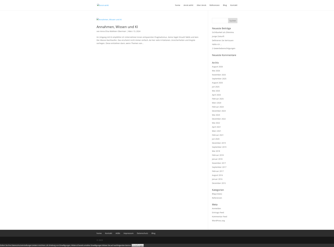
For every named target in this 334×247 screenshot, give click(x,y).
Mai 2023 (216, 115)
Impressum (128, 233)
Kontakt (233, 5)
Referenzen (215, 5)
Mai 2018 (216, 151)
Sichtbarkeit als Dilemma (223, 32)
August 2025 (217, 82)
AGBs (118, 233)
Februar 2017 (218, 171)
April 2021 (216, 127)
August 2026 (217, 66)
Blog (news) (217, 194)
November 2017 (219, 163)
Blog (225, 5)
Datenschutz (142, 233)
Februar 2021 (218, 135)
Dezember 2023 (219, 111)
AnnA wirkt (188, 5)
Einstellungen (138, 245)
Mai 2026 (216, 70)
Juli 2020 (215, 139)
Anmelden (216, 208)
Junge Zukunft (218, 36)
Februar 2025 (218, 98)
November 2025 (219, 74)
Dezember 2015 (219, 183)
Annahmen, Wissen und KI (117, 26)
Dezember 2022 (219, 119)
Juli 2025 (215, 86)
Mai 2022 (216, 123)
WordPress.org (218, 220)
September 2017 (219, 167)
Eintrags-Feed (218, 212)
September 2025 (219, 78)
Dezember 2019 (219, 143)
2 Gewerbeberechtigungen (223, 48)
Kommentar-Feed (219, 216)
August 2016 (217, 175)
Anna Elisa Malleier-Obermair (113, 31)
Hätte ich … (217, 44)
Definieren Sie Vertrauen (223, 40)
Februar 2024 (218, 107)
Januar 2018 (217, 159)
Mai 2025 (216, 91)
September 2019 (219, 147)
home (177, 5)
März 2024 (216, 103)
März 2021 (216, 131)
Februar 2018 (218, 155)
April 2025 (216, 95)
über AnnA (201, 5)
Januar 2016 (217, 179)
